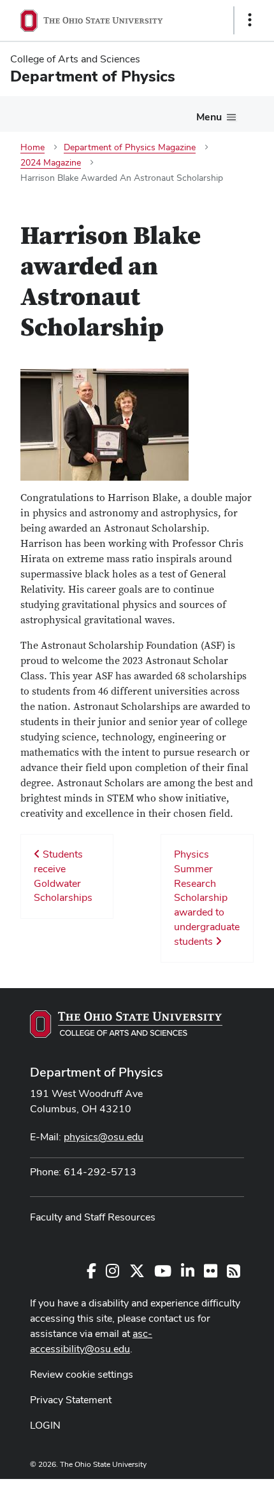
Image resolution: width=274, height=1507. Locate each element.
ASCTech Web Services (204, 1490)
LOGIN (45, 1425)
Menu (209, 117)
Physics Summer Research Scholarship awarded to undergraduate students (207, 897)
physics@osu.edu (103, 1136)
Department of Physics (96, 1072)
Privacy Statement (71, 1399)
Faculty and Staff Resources (92, 1217)
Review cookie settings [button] (81, 1374)
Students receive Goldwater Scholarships (63, 876)
